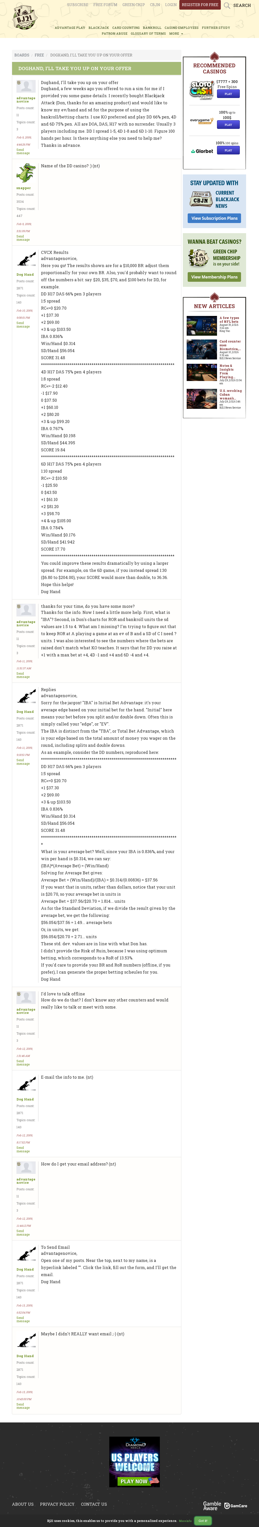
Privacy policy (57, 1504)
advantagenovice (25, 99)
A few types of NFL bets (229, 320)
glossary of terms (148, 33)
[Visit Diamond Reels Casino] (134, 1464)
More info (185, 1521)
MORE (175, 33)
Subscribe (77, 4)
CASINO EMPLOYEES (182, 27)
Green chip (133, 4)
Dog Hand (25, 274)
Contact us (94, 1504)
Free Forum (105, 4)
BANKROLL (152, 27)
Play (228, 94)
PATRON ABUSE (114, 33)
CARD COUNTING (126, 27)
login (171, 4)
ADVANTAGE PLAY (70, 27)
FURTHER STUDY (216, 27)
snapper (23, 188)
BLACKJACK (99, 27)
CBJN (155, 4)
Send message (23, 151)
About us (23, 1504)
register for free (200, 4)
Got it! (203, 1520)
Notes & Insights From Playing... (227, 371)
